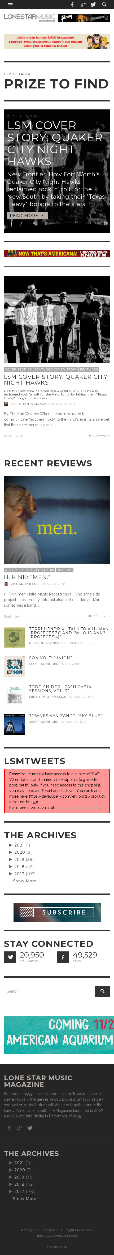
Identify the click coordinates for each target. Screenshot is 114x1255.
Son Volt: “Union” (50, 658)
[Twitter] (93, 4)
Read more (12, 436)
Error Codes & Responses (77, 807)
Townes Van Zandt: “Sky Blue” (65, 715)
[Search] (10, 4)
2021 (19, 845)
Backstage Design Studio (57, 1235)
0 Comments (101, 436)
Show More (25, 881)
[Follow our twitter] (10, 957)
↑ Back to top (57, 1247)
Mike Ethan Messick (48, 697)
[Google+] (83, 4)
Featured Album (38, 570)
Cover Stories (18, 369)
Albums (12, 570)
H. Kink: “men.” (27, 577)
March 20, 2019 (73, 722)
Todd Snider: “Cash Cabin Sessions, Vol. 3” (60, 688)
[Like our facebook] (63, 957)
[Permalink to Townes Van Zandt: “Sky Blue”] (14, 724)
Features (89, 369)
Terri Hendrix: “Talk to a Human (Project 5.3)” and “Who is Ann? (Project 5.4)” (69, 633)
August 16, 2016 (62, 404)
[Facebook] (72, 4)
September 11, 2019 (78, 643)
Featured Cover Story (55, 369)
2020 (20, 852)
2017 (19, 873)
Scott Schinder (44, 664)
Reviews (64, 570)
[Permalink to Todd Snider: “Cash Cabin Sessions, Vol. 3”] (14, 695)
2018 (20, 866)
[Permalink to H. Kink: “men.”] (57, 529)
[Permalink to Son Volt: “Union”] (14, 666)
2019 (19, 859)
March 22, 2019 (81, 697)
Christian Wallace (28, 404)
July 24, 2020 (54, 584)
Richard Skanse (26, 584)
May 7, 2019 (69, 664)
